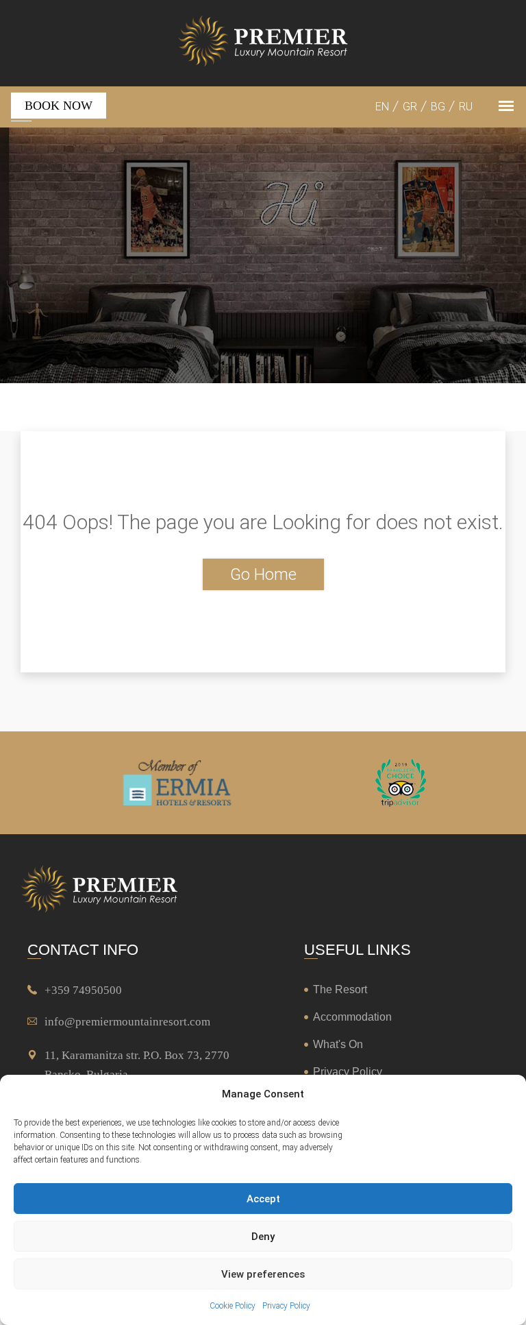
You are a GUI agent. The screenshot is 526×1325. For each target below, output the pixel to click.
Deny (263, 1236)
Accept (263, 1199)
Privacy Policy (286, 1306)
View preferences (263, 1274)
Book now (58, 105)
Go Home (263, 574)
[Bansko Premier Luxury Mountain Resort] (263, 43)
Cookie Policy (232, 1306)
